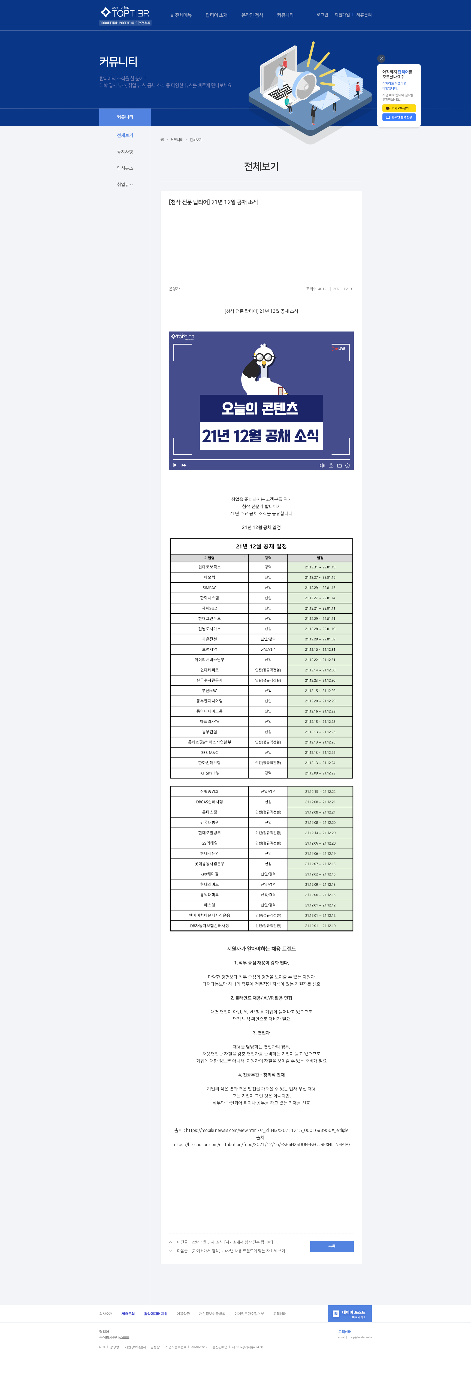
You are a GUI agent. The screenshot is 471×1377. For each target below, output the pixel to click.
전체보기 (125, 135)
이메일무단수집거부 (249, 1314)
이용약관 (183, 1314)
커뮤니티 (285, 15)
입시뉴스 (125, 168)
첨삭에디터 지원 (155, 1314)
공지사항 (125, 151)
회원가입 (342, 15)
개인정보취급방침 (212, 1314)
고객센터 (279, 1314)
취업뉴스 (125, 184)
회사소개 (105, 1314)
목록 (332, 1246)
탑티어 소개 (216, 15)
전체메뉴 (183, 15)
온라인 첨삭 (252, 15)
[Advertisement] (261, 248)
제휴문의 (364, 15)
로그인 (322, 15)
